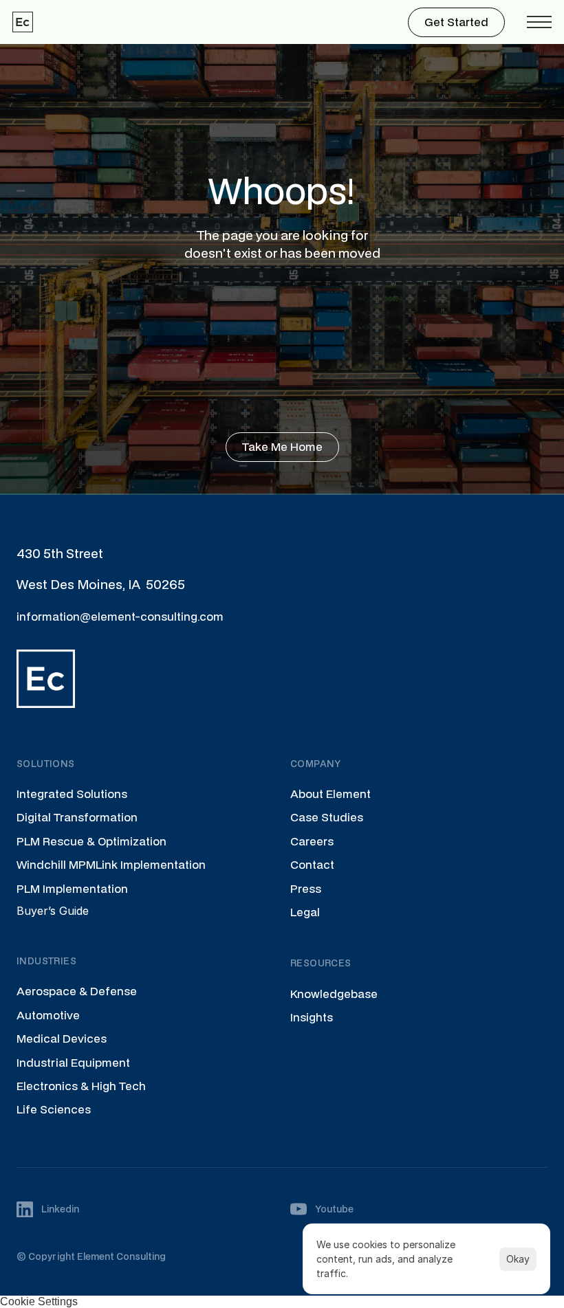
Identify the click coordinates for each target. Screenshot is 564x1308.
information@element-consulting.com (120, 616)
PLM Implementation (72, 888)
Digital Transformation (77, 817)
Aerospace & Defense (77, 991)
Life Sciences (54, 1109)
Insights (311, 1017)
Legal (305, 912)
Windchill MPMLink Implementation (111, 864)
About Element (330, 793)
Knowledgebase (334, 993)
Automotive (48, 1015)
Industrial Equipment (73, 1062)
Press (305, 888)
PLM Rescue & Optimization (91, 841)
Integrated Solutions (72, 793)
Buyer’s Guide (53, 911)
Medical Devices (62, 1038)
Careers (312, 841)
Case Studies (326, 817)
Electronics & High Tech (81, 1086)
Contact (312, 864)
